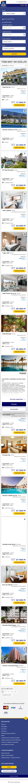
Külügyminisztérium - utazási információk (10, 749)
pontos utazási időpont (9, 19)
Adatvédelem (4, 718)
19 (12, 683)
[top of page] (25, 709)
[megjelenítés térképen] (24, 70)
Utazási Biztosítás (5, 744)
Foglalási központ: (22, 1)
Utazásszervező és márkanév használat (10, 729)
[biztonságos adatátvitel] (14, 702)
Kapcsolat (3, 715)
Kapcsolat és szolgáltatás (9, 762)
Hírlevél (9, 758)
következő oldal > (7, 686)
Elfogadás (14, 404)
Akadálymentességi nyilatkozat (8, 724)
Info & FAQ (3, 720)
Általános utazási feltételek (7, 746)
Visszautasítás (14, 409)
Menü (22, 5)
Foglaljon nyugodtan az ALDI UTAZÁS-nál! (10, 731)
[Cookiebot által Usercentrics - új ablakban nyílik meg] (19, 374)
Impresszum (4, 722)
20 (15, 683)
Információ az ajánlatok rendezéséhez (9, 733)
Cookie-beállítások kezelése (7, 736)
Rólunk (2, 727)
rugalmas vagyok (8, 22)
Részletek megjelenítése (16, 399)
